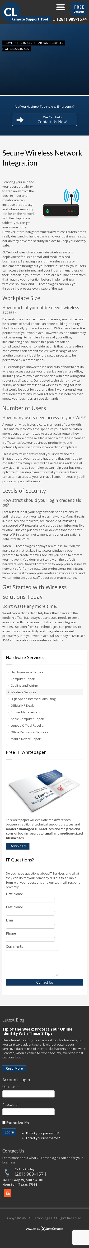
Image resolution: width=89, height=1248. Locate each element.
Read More (14, 1068)
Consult (79, 8)
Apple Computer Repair (27, 719)
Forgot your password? (42, 1133)
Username (10, 1086)
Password (10, 1104)
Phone (11, 933)
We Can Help (52, 119)
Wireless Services (23, 692)
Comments (14, 946)
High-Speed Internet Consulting (33, 699)
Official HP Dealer (23, 705)
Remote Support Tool (29, 19)
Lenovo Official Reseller (28, 725)
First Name (14, 894)
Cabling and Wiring (24, 685)
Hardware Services (50, 43)
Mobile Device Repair (26, 739)
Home (9, 43)
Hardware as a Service (27, 672)
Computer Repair (23, 679)
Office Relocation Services (29, 732)
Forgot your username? (43, 1138)
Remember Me (17, 1122)
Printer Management (25, 712)
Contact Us (44, 982)
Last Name (14, 907)
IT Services (24, 43)
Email (10, 920)
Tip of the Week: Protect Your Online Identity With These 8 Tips (37, 1031)
